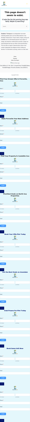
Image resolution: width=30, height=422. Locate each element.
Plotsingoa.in (9, 33)
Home (15, 56)
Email (1, 103)
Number (2, 134)
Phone (1, 96)
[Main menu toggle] (27, 3)
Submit (3, 110)
